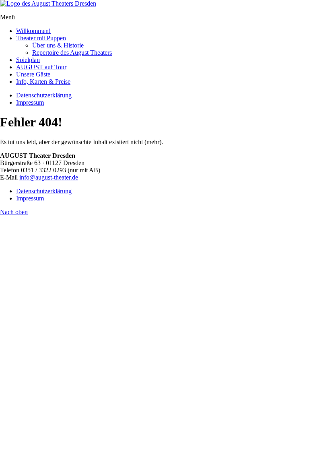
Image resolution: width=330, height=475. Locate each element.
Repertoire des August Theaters (72, 52)
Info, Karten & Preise (43, 81)
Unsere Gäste (33, 74)
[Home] (48, 3)
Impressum (30, 102)
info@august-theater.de (48, 177)
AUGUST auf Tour (41, 67)
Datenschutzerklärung (44, 95)
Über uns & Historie (58, 45)
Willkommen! (33, 30)
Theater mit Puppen (41, 38)
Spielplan (28, 59)
